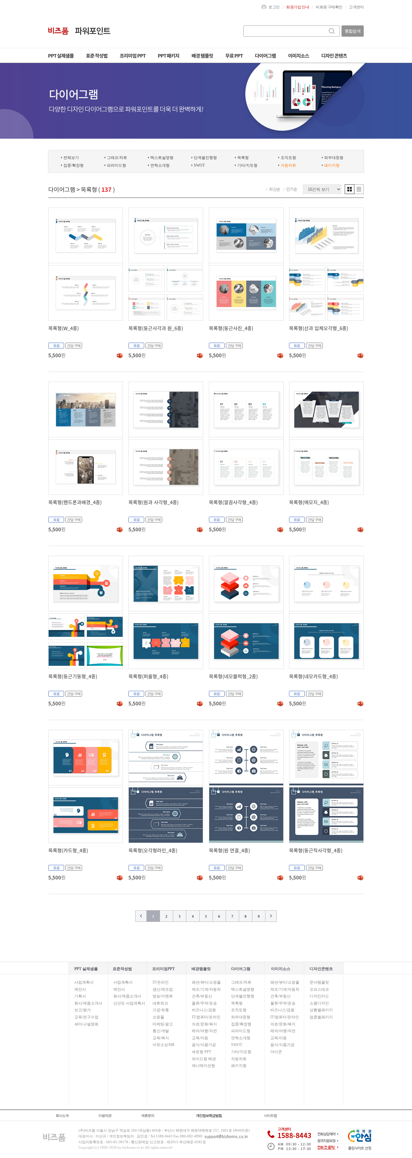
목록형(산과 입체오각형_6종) (318, 328)
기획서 (80, 996)
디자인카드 (319, 996)
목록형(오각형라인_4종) (152, 850)
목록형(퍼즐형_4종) (148, 676)
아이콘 (276, 1052)
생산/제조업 (163, 989)
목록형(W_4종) (63, 328)
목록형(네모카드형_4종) (313, 676)
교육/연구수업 (86, 1017)
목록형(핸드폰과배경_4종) (75, 502)
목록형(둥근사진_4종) (231, 328)
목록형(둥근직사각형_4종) (315, 850)
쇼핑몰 (158, 1017)
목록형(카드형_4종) (68, 850)
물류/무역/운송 (204, 1003)
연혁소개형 (160, 165)
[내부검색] (332, 31)
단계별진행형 (205, 157)
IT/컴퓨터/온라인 (206, 1017)
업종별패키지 (321, 1017)
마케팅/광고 (163, 1024)
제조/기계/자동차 (206, 989)
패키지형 (239, 1065)
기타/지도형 (247, 165)
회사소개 (62, 1115)
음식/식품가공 (204, 1044)
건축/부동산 (202, 996)
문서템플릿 (319, 982)
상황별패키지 (321, 1010)
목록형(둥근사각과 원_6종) (155, 328)
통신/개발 (161, 1031)
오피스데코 (319, 989)
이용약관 (104, 1115)
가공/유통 (161, 1010)
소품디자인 (319, 1003)
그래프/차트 (117, 157)
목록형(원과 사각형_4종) (153, 502)
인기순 (291, 189)
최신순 (274, 189)
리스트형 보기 (359, 189)
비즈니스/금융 (204, 1010)
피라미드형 (116, 165)
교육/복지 (161, 1038)
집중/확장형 (73, 165)
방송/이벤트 (163, 996)
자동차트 (239, 1059)
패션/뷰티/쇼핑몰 (206, 982)
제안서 (80, 989)
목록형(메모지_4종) (309, 502)
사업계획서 (84, 982)
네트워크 (160, 1003)
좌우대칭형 (333, 157)
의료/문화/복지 (204, 1024)
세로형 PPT (201, 1052)
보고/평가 (82, 1010)
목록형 (243, 157)
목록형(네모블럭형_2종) (233, 676)
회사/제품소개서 (88, 1003)
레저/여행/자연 (204, 1031)
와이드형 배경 (204, 1059)
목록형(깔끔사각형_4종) (233, 502)
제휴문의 (147, 1115)
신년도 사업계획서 (129, 1003)
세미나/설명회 (86, 1024)
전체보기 (71, 157)
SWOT (199, 165)
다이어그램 (61, 189)
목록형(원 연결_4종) (229, 850)
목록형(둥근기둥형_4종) (72, 676)
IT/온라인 (161, 982)
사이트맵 (270, 1115)
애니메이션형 (203, 1065)
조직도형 (288, 157)
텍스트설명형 (161, 157)
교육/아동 (200, 1038)
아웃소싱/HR (163, 1044)
